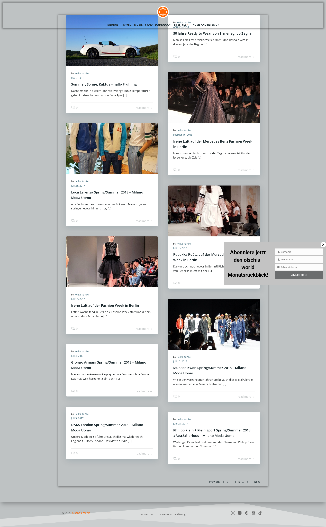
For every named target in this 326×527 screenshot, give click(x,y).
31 (248, 482)
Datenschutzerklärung (173, 514)
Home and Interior (206, 24)
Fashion (112, 24)
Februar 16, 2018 (182, 134)
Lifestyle (180, 24)
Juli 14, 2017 (78, 298)
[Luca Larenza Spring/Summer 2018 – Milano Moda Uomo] (112, 148)
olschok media (81, 513)
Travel (126, 24)
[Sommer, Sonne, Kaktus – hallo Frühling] (112, 40)
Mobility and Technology (152, 24)
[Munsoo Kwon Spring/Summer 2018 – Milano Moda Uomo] (214, 324)
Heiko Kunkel (82, 73)
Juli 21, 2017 (78, 185)
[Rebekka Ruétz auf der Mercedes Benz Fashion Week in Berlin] (214, 210)
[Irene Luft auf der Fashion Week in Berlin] (112, 261)
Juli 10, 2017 (180, 361)
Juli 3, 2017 (77, 418)
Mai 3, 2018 (77, 77)
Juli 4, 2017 (77, 355)
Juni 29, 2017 (180, 423)
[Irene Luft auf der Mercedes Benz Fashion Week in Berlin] (214, 97)
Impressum (147, 514)
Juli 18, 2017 (180, 247)
